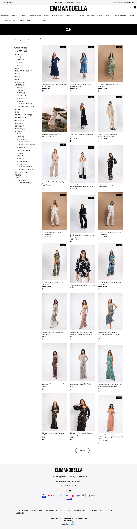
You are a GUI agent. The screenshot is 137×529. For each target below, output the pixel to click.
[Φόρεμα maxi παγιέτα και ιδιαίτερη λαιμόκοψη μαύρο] (82, 412)
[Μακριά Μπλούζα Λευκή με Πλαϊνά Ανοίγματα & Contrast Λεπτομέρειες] (82, 164)
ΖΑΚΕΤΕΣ (37, 21)
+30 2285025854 (8, 2)
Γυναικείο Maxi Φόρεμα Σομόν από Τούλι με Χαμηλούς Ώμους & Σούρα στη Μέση (110, 436)
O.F (16, 79)
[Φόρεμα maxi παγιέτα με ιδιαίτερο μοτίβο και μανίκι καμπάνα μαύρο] (54, 412)
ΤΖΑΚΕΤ (132, 15)
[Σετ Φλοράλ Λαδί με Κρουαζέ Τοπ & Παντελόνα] (54, 261)
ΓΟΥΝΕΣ (29, 21)
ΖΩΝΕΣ (19, 87)
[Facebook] (66, 491)
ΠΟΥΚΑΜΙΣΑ (90, 15)
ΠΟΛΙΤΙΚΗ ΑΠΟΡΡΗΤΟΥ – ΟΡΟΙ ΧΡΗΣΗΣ (100, 510)
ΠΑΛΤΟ (22, 21)
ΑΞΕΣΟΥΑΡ (15, 15)
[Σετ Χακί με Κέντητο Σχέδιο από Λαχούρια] (110, 63)
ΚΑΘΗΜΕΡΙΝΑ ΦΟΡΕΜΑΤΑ (26, 169)
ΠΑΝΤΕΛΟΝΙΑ (108, 15)
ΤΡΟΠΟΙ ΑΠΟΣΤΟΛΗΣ (63, 510)
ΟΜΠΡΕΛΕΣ (20, 93)
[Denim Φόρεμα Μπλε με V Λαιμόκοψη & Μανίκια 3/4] (54, 63)
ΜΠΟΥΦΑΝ (7, 21)
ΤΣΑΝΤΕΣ (19, 101)
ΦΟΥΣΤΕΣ (99, 15)
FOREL (19, 62)
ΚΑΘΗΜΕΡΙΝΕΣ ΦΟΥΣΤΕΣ (23, 183)
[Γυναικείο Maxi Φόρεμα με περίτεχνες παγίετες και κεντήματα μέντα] (110, 363)
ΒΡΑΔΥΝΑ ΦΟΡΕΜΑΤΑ (25, 166)
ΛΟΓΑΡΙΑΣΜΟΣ (20, 513)
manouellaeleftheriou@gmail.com (70, 481)
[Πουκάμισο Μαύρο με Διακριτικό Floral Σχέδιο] (82, 264)
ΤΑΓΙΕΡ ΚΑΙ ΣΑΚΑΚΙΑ (57, 15)
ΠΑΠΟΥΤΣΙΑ (18, 123)
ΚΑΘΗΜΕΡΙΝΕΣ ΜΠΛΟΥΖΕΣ (26, 144)
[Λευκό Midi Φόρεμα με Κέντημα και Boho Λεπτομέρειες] (54, 113)
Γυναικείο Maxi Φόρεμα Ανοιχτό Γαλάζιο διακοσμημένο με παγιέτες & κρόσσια (110, 334)
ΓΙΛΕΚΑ (15, 21)
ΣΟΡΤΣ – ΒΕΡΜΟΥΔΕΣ (120, 15)
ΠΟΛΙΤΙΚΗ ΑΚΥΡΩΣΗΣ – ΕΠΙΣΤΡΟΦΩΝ (42, 510)
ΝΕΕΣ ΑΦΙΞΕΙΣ (5, 15)
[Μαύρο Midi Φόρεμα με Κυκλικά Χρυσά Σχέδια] (82, 113)
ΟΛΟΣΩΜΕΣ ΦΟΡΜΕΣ (35, 15)
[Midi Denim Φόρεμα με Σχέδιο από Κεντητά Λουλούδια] (82, 63)
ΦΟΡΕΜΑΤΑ (24, 15)
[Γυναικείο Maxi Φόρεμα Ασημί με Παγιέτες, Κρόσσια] (54, 311)
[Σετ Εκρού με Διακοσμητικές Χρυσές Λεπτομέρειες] (110, 211)
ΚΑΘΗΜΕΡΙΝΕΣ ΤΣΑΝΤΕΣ (25, 106)
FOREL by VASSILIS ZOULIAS (22, 71)
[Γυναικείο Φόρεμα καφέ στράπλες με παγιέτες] (54, 362)
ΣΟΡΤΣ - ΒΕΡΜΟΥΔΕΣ (20, 172)
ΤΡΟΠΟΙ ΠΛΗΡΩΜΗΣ (78, 510)
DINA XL (19, 60)
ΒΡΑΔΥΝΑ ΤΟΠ (23, 142)
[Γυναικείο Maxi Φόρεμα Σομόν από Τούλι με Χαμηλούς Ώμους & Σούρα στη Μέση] (110, 414)
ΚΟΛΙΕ (18, 90)
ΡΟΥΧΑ (17, 131)
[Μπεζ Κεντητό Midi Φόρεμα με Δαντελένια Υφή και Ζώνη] (110, 113)
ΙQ (15, 112)
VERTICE (19, 65)
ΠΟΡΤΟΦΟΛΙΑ (20, 95)
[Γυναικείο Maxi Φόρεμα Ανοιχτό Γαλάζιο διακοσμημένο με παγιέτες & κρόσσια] (110, 311)
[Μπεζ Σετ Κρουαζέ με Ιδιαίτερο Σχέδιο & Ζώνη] (54, 161)
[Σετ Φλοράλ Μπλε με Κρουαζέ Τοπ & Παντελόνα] (110, 261)
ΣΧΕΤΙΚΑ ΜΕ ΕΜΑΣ (22, 510)
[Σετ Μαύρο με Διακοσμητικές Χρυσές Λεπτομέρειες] (82, 214)
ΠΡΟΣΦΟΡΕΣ (18, 129)
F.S (16, 68)
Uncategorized (19, 82)
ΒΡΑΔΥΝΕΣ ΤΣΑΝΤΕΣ (24, 103)
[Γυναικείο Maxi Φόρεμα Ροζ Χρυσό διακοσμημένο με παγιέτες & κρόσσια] (82, 311)
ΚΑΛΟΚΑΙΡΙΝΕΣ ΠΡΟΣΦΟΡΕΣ (22, 115)
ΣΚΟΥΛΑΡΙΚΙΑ (20, 98)
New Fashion (18, 76)
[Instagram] (70, 491)
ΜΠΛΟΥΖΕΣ (81, 15)
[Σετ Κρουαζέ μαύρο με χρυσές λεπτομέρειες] (110, 164)
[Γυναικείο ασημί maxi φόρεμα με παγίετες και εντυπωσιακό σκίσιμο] (82, 362)
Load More (82, 450)
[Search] (130, 8)
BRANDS (45, 21)
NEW (16, 74)
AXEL (18, 57)
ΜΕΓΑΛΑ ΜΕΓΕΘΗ (70, 15)
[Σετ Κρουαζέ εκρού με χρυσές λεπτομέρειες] (54, 211)
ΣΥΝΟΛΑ (46, 15)
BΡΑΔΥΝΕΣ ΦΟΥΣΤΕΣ (22, 180)
